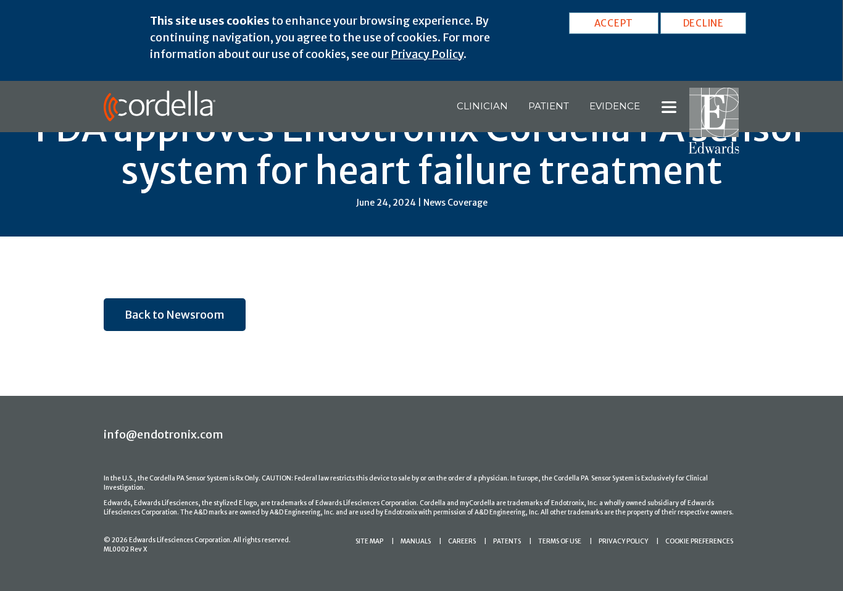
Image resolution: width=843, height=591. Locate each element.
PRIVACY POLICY (623, 541)
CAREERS (462, 541)
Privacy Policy (427, 54)
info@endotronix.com (163, 434)
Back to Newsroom (175, 315)
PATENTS (507, 541)
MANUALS (416, 541)
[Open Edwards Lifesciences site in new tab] (714, 119)
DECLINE (703, 23)
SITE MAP (369, 541)
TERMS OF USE (559, 541)
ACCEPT (614, 23)
